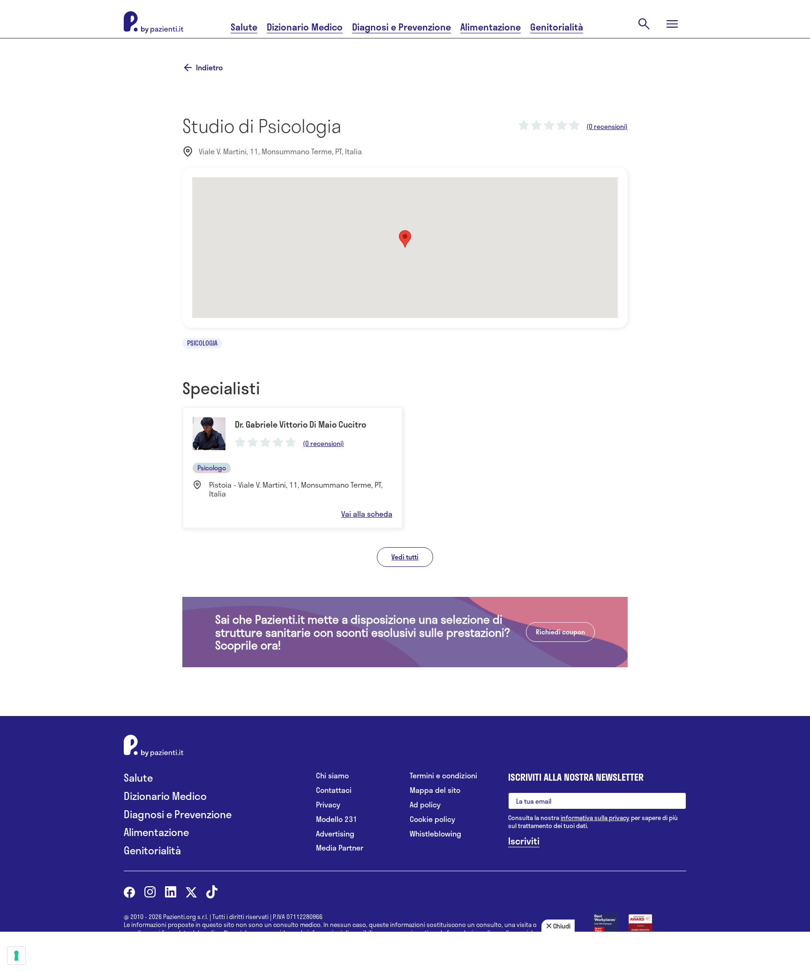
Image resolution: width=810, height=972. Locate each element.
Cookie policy (432, 819)
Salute (244, 27)
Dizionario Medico (305, 27)
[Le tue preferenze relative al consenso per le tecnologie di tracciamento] (16, 955)
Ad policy (425, 805)
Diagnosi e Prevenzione (401, 27)
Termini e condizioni (443, 776)
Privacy (328, 805)
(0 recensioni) (607, 126)
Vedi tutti (405, 557)
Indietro (209, 67)
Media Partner (339, 848)
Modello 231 (336, 819)
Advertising (335, 834)
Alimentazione (490, 27)
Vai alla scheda (366, 514)
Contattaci (334, 790)
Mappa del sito (435, 790)
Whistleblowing (435, 834)
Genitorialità (556, 27)
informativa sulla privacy (595, 817)
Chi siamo (332, 776)
